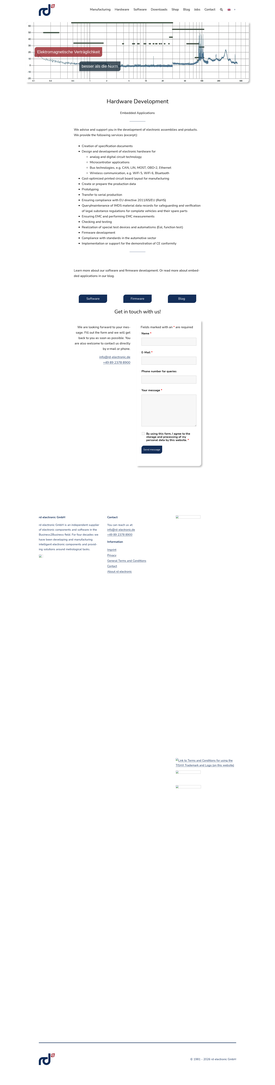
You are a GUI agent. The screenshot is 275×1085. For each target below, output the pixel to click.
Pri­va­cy (111, 555)
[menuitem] (229, 10)
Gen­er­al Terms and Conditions (126, 561)
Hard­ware (122, 9)
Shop (175, 9)
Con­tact (209, 9)
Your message (151, 390)
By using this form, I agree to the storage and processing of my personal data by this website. (168, 437)
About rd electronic (119, 571)
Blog (186, 9)
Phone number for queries (158, 371)
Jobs (197, 9)
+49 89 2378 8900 (116, 362)
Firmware (137, 299)
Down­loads (159, 9)
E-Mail (146, 352)
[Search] (222, 10)
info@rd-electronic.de (114, 357)
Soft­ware (140, 9)
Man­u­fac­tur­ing (100, 9)
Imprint (111, 550)
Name (146, 333)
